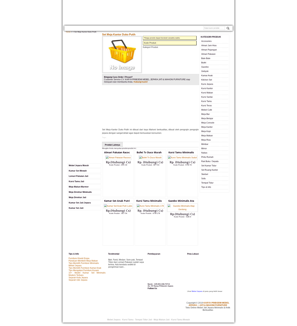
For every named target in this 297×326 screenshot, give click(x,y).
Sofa (203, 178)
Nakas (204, 153)
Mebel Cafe (206, 110)
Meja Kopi (206, 131)
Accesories (206, 41)
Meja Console (207, 123)
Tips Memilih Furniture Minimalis (84, 263)
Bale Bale (205, 58)
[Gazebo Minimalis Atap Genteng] (182, 209)
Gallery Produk (99, 29)
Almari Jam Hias (209, 45)
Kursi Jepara (207, 84)
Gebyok (204, 71)
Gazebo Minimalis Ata (181, 200)
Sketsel (204, 174)
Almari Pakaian (208, 54)
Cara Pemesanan (132, 29)
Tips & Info (206, 187)
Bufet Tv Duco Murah (149, 152)
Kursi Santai (207, 97)
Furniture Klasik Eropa (79, 258)
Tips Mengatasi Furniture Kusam (84, 270)
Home (70, 29)
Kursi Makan (207, 92)
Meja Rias (206, 140)
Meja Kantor (207, 127)
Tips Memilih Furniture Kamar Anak (85, 268)
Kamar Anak (207, 75)
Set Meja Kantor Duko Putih (118, 34)
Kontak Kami (116, 29)
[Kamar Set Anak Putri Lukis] (118, 206)
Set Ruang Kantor (209, 170)
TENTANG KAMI (81, 29)
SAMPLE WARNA (171, 29)
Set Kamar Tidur (208, 165)
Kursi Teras (206, 105)
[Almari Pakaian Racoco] (118, 157)
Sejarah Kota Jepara (78, 277)
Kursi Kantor (207, 88)
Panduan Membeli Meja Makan (83, 261)
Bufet (203, 62)
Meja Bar (205, 114)
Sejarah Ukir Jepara (78, 280)
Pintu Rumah (207, 157)
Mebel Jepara (75, 265)
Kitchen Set (206, 80)
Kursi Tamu (206, 101)
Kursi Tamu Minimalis (181, 152)
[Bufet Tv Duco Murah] (150, 157)
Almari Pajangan (209, 50)
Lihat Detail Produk (121, 170)
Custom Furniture (152, 29)
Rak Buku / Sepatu (210, 161)
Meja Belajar (207, 118)
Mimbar (204, 144)
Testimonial (186, 29)
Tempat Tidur (207, 183)
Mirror (204, 148)
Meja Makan (207, 135)
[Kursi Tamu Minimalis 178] (150, 206)
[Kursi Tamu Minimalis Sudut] (182, 157)
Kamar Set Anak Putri (117, 200)
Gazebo (205, 67)
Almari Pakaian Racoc (117, 152)
